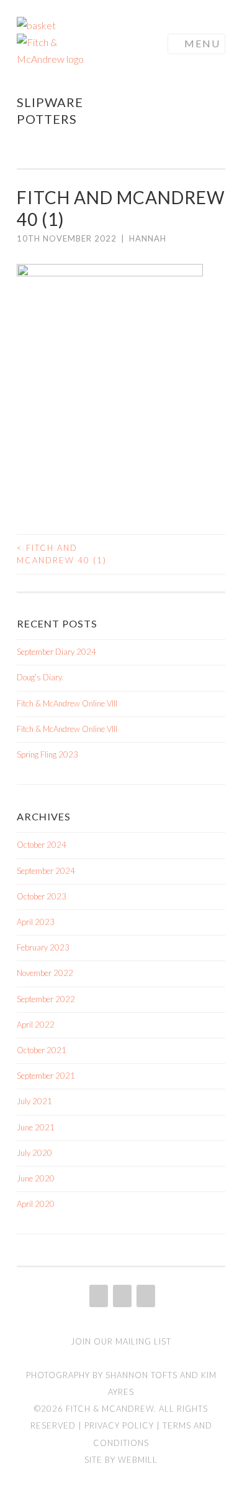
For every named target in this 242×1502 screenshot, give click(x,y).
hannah (147, 238)
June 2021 (36, 1127)
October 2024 (41, 845)
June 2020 (36, 1178)
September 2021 (46, 1076)
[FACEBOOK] (121, 1296)
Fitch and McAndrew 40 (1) (62, 554)
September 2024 (46, 871)
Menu (202, 43)
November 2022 (45, 973)
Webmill (138, 1460)
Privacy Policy (119, 1425)
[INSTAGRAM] (97, 1296)
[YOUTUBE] (144, 1296)
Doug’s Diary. (40, 677)
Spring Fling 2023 (47, 754)
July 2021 (34, 1101)
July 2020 (34, 1153)
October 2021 (41, 1050)
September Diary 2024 (56, 652)
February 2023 (43, 947)
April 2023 (36, 922)
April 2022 (36, 1025)
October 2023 (41, 896)
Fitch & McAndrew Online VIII (67, 703)
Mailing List (143, 1341)
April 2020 (36, 1204)
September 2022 (46, 999)
